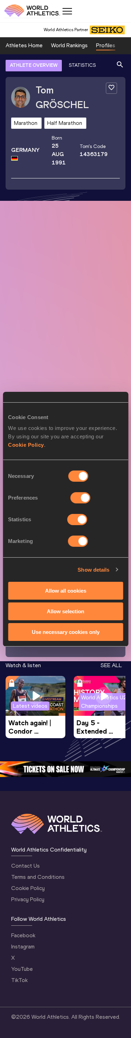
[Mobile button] (67, 11)
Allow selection (65, 611)
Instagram (23, 946)
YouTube (22, 969)
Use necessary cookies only (66, 632)
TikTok (19, 980)
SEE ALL (111, 665)
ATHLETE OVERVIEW (34, 65)
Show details (93, 569)
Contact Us (25, 865)
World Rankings (69, 45)
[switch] (80, 497)
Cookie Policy (26, 445)
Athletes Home (24, 45)
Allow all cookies (65, 591)
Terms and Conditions (38, 877)
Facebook (23, 935)
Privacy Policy (27, 899)
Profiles (105, 45)
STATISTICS (82, 65)
